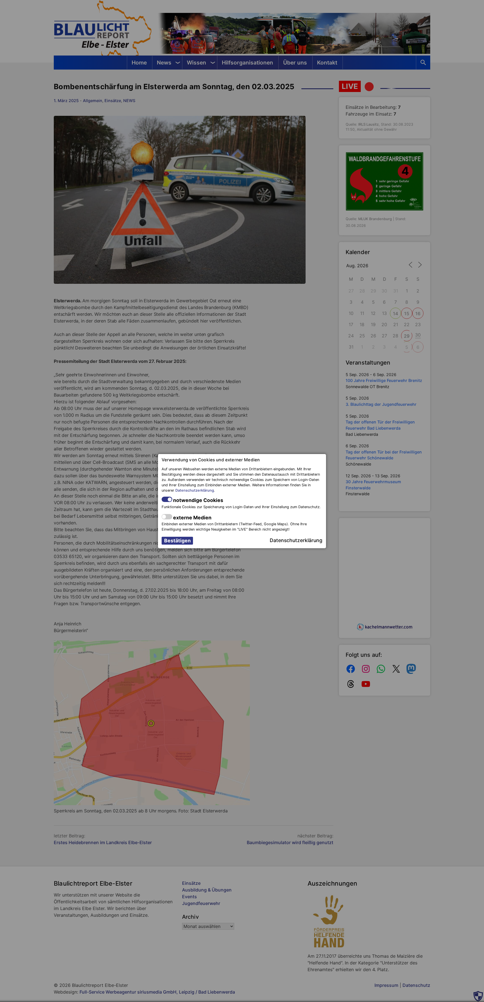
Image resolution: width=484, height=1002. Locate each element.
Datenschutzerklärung (194, 490)
